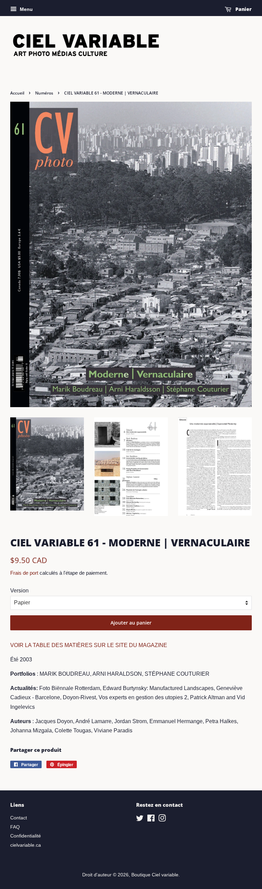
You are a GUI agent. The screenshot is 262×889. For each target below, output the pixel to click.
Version (19, 590)
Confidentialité (25, 835)
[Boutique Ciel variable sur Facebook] (151, 819)
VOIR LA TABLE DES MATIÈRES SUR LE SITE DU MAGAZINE (88, 645)
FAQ (15, 827)
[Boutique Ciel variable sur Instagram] (162, 819)
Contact (18, 817)
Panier (243, 9)
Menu (25, 9)
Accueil (17, 93)
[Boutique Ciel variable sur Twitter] (140, 819)
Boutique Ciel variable (154, 874)
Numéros (44, 93)
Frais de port (24, 573)
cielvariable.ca (25, 845)
